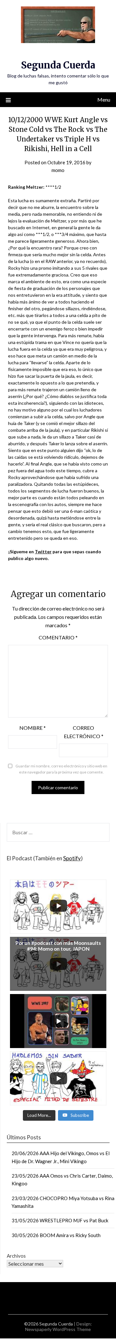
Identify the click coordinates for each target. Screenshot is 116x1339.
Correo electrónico (83, 732)
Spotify (72, 858)
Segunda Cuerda (58, 65)
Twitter (43, 551)
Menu (103, 99)
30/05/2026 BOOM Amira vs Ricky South (56, 1235)
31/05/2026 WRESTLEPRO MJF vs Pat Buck (60, 1220)
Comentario (58, 637)
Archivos (16, 1256)
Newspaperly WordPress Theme (58, 1329)
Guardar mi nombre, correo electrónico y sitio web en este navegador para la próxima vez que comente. (61, 769)
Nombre (32, 728)
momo (58, 170)
